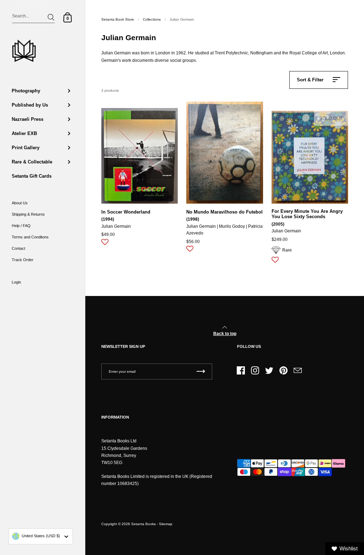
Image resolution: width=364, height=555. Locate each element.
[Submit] (51, 17)
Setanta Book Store (117, 19)
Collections (152, 19)
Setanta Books (143, 524)
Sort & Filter (310, 79)
